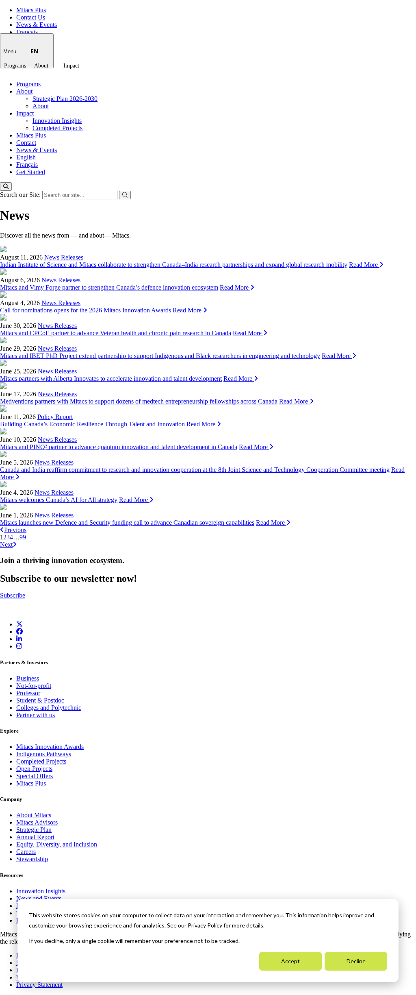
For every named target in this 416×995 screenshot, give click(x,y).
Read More (364, 264)
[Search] (6, 186)
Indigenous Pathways (43, 754)
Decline (356, 961)
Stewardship (32, 858)
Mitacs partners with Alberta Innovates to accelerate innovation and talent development (111, 378)
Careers (26, 851)
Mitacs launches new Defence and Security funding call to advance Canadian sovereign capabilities (127, 522)
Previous (15, 529)
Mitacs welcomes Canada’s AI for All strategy (58, 499)
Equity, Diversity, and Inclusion (56, 844)
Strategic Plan (34, 829)
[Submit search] (125, 195)
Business (27, 678)
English (26, 157)
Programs (15, 66)
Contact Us (30, 17)
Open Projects (34, 768)
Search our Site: (21, 194)
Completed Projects (57, 127)
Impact (71, 66)
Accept (290, 961)
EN (34, 51)
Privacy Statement (39, 984)
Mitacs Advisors (37, 822)
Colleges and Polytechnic (48, 707)
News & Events (36, 24)
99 (23, 537)
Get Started (30, 171)
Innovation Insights (57, 120)
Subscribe (12, 595)
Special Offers (34, 775)
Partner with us (35, 714)
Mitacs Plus (31, 10)
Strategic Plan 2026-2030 (65, 98)
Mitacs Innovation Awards (50, 746)
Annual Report (35, 837)
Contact (26, 142)
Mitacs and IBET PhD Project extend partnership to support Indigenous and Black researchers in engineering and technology (160, 355)
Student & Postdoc (40, 700)
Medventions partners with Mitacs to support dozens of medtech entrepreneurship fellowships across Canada (138, 401)
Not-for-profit (33, 685)
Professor (28, 693)
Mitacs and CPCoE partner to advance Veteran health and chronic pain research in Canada (115, 332)
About (41, 66)
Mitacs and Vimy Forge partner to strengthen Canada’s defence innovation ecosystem (109, 287)
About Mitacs (33, 815)
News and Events (38, 898)
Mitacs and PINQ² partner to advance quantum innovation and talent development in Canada (118, 446)
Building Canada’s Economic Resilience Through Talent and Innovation (92, 424)
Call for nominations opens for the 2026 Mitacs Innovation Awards (85, 310)
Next (6, 544)
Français (27, 31)
